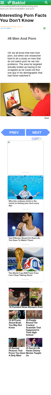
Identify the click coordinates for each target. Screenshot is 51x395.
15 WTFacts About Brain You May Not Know (15, 324)
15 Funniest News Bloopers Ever (26, 307)
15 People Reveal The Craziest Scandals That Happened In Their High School (33, 327)
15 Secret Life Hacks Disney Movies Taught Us (33, 352)
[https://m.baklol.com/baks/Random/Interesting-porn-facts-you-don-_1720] (44, 28)
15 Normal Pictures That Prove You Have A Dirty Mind (17, 352)
